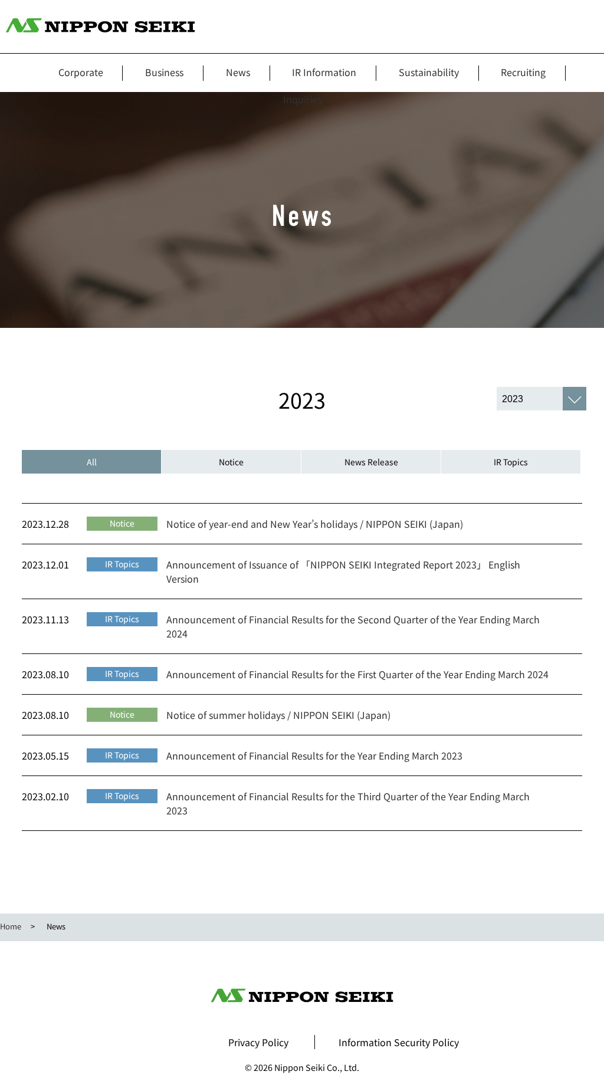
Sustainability (429, 72)
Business (164, 72)
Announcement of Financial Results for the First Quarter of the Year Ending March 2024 (357, 674)
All (92, 462)
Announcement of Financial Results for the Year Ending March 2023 (314, 755)
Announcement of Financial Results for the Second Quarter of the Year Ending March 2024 (353, 626)
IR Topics (511, 462)
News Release (371, 462)
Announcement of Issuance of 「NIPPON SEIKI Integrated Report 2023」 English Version (343, 571)
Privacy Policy (258, 1042)
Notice (231, 462)
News (238, 72)
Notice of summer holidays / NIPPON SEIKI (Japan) (278, 715)
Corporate (80, 72)
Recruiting (523, 72)
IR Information (324, 72)
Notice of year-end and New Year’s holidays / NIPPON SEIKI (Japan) (314, 524)
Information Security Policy (399, 1042)
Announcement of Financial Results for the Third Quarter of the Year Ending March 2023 (348, 803)
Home (10, 926)
